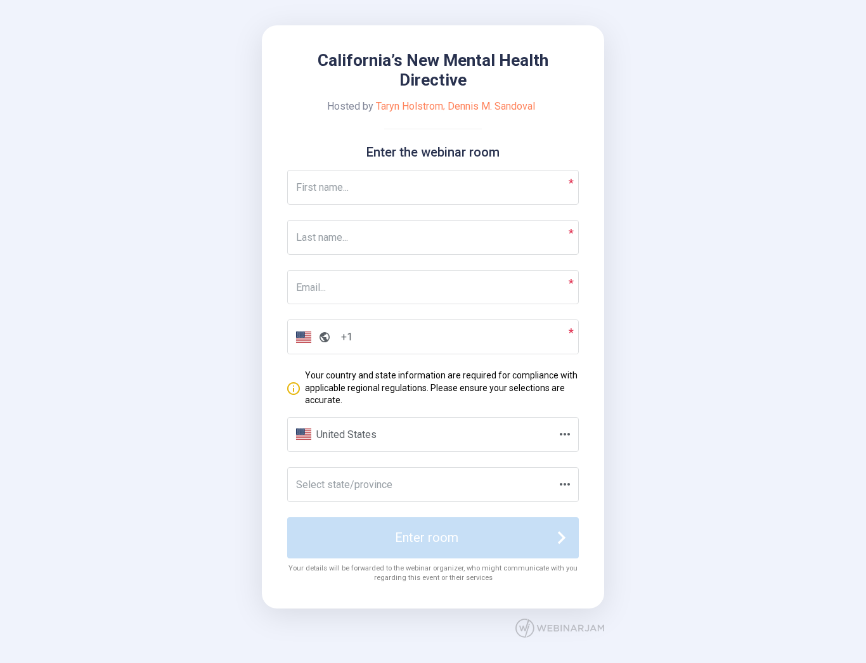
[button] (310, 337)
